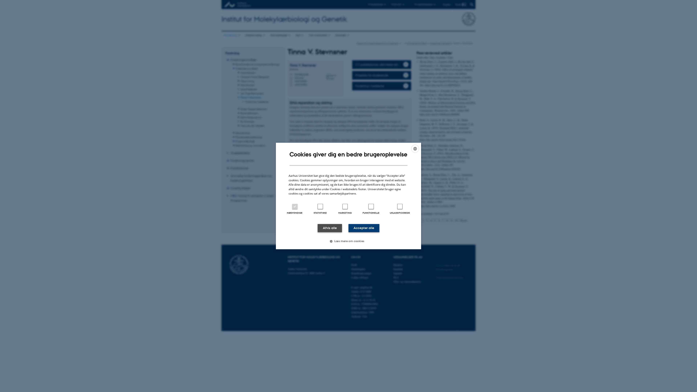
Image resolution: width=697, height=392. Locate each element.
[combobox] (415, 148)
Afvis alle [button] (330, 228)
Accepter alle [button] (364, 228)
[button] (348, 241)
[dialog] (348, 196)
